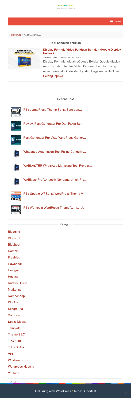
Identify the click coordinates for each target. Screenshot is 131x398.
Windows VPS (18, 360)
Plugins (13, 302)
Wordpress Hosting (21, 366)
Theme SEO (16, 334)
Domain (13, 250)
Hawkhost (15, 263)
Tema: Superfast (84, 391)
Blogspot (14, 238)
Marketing (15, 289)
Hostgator (14, 270)
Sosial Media (17, 321)
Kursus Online (17, 283)
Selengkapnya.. (54, 75)
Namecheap (16, 295)
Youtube (13, 373)
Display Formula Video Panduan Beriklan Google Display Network (82, 51)
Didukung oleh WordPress (53, 391)
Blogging (14, 231)
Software (14, 315)
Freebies (14, 257)
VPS (11, 353)
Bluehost (14, 244)
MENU (118, 21)
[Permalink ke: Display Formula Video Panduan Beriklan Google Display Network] (24, 58)
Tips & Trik (15, 341)
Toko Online (16, 347)
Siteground (15, 308)
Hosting (13, 276)
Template (14, 328)
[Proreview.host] (65, 6)
